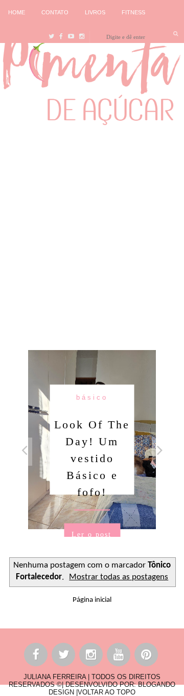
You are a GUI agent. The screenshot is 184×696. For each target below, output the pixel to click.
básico (92, 397)
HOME (16, 12)
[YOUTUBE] (119, 656)
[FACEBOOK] (36, 656)
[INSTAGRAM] (91, 656)
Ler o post (91, 534)
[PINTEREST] (146, 656)
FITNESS (133, 12)
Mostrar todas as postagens (118, 577)
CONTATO (54, 12)
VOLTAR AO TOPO (106, 692)
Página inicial (92, 600)
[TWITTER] (64, 656)
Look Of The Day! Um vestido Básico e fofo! (92, 458)
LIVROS (95, 12)
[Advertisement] (92, 235)
